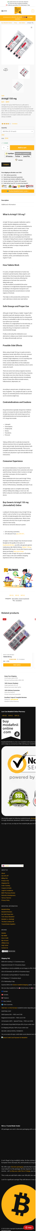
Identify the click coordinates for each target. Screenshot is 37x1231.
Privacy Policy (5, 900)
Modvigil (33, 818)
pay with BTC (20, 533)
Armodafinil (19, 600)
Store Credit (4, 938)
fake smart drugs (19, 551)
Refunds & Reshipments (8, 895)
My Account (4, 940)
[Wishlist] (28, 659)
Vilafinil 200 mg (7, 656)
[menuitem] (12, 865)
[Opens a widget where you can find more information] (28, 1227)
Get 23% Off (4, 876)
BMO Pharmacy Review (8, 893)
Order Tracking (5, 885)
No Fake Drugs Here (7, 914)
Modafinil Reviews (6, 912)
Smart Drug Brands (24, 598)
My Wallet (4, 935)
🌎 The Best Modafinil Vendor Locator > (18, 191)
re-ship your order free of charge (20, 1171)
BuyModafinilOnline (8, 545)
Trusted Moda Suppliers (8, 924)
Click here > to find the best (9, 1008)
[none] (12, 865)
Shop (15, 22)
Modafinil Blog (5, 909)
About (3, 873)
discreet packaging (17, 1167)
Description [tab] (5, 200)
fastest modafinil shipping (20, 984)
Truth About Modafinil (7, 916)
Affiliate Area (5, 943)
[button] (32, 11)
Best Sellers (22, 22)
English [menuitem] (7, 866)
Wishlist (3, 933)
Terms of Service (6, 898)
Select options (17, 665)
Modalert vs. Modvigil (7, 919)
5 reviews (14, 123)
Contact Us (4, 948)
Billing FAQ (4, 878)
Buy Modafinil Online (6, 22)
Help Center (4, 945)
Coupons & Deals (6, 888)
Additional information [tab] (8, 204)
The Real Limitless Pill (7, 921)
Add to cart (22, 148)
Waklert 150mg (26, 547)
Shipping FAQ (5, 883)
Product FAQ (5, 880)
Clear (3, 134)
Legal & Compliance (7, 890)
